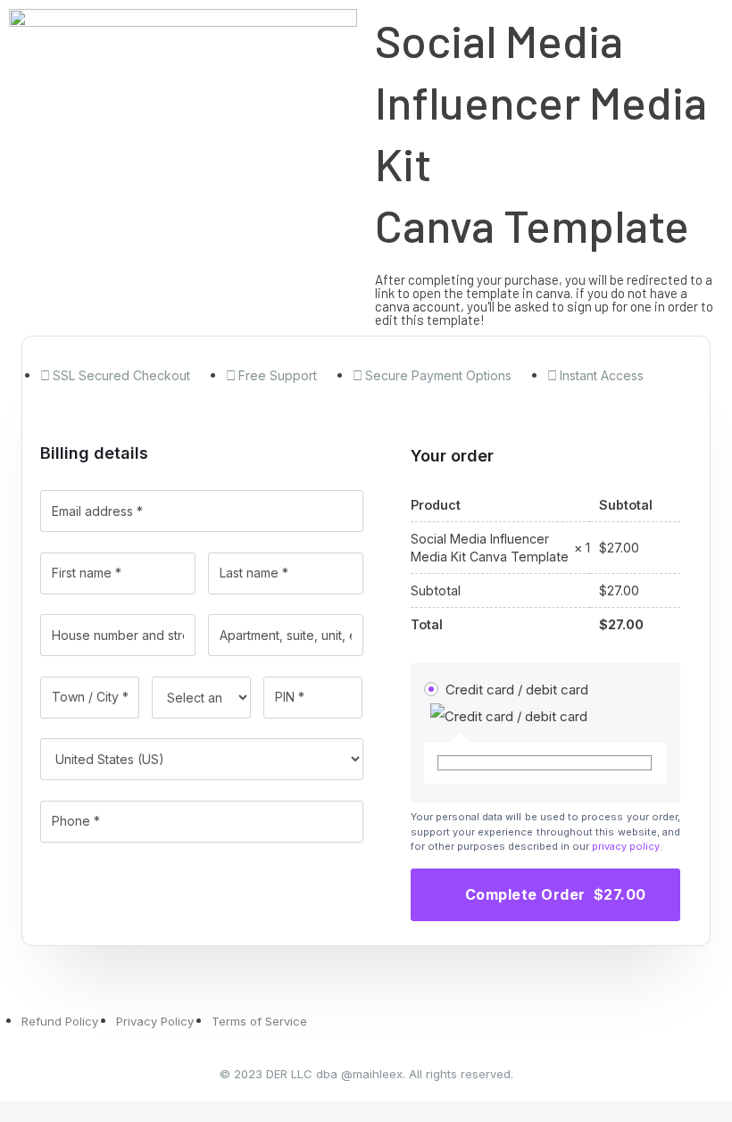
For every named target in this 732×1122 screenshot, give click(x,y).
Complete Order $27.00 (555, 894)
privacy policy (626, 846)
